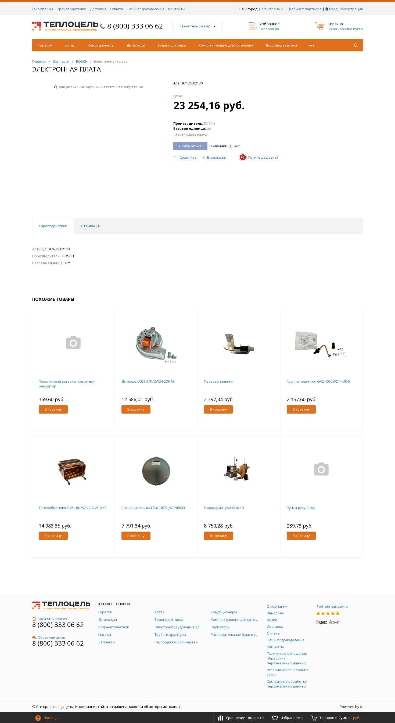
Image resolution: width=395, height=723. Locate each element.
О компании (42, 8)
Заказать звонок (52, 618)
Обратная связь (51, 637)
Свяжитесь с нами (194, 26)
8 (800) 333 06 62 (135, 26)
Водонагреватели (281, 45)
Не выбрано (269, 8)
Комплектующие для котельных (226, 45)
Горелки (45, 45)
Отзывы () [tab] (90, 225)
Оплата (116, 8)
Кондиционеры (101, 45)
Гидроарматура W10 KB (224, 507)
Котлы (70, 45)
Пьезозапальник (218, 381)
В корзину (53, 409)
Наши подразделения (145, 8)
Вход (333, 8)
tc (361, 706)
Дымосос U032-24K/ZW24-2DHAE (148, 381)
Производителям (71, 8)
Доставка (98, 8)
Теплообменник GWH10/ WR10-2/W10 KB (73, 507)
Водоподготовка (171, 45)
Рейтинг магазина (332, 606)
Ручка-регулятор (301, 507)
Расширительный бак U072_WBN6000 (153, 507)
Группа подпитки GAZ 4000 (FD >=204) (318, 381)
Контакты (176, 8)
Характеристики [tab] (53, 225)
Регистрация (352, 8)
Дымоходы (136, 45)
